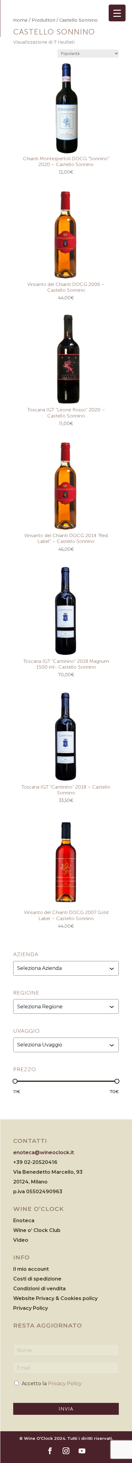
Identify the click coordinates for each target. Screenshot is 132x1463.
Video (20, 1240)
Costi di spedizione (37, 1279)
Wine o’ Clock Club (36, 1230)
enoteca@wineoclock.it (43, 1152)
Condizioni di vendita (39, 1288)
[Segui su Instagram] (66, 1451)
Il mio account (31, 1269)
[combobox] (66, 968)
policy (90, 1298)
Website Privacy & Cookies (48, 1298)
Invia (66, 1409)
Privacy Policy (30, 1308)
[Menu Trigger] (117, 13)
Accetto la (52, 1383)
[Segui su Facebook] (50, 1451)
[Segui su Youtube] (82, 1451)
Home (20, 20)
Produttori (43, 20)
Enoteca (23, 1220)
